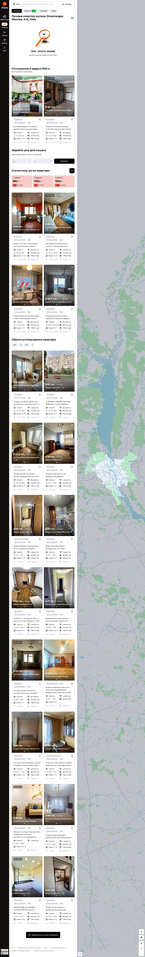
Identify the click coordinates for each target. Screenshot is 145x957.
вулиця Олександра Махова (21, 950)
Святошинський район (57, 948)
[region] (111, 478)
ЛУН (13, 948)
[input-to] (43, 161)
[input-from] (22, 161)
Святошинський (19, 123)
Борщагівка (18, 119)
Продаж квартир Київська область (29, 948)
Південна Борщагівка (21, 539)
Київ (29, 123)
